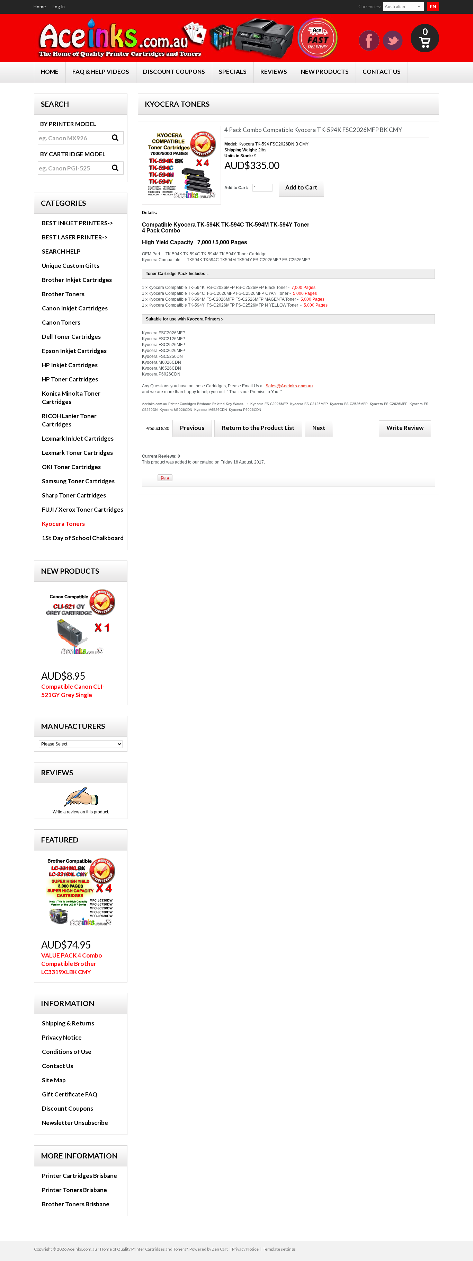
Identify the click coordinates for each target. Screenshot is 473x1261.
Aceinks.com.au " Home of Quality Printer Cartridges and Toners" (127, 1249)
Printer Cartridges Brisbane (79, 1175)
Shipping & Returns (68, 1023)
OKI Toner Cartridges (71, 466)
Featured (59, 839)
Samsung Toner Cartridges (78, 481)
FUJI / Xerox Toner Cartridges (82, 509)
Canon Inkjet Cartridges (75, 308)
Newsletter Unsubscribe (75, 1122)
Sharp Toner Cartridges (74, 495)
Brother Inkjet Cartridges (77, 279)
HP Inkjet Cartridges (70, 365)
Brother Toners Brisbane (75, 1204)
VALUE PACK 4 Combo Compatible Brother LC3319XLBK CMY (71, 964)
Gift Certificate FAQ (69, 1094)
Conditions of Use (66, 1051)
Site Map (54, 1080)
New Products (70, 570)
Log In (59, 6)
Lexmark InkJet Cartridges (78, 438)
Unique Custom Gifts (70, 265)
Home (40, 6)
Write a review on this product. (81, 812)
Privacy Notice (62, 1037)
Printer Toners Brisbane (74, 1189)
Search (55, 103)
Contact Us (57, 1065)
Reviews (57, 772)
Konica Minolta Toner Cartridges (71, 397)
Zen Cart (220, 1249)
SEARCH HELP (61, 251)
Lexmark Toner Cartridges (77, 452)
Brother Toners (63, 294)
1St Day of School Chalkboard (83, 537)
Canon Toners (61, 322)
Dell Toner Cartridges (71, 336)
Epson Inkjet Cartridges (74, 350)
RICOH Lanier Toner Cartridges (69, 420)
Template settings (279, 1249)
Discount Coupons (67, 1108)
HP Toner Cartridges (70, 379)
